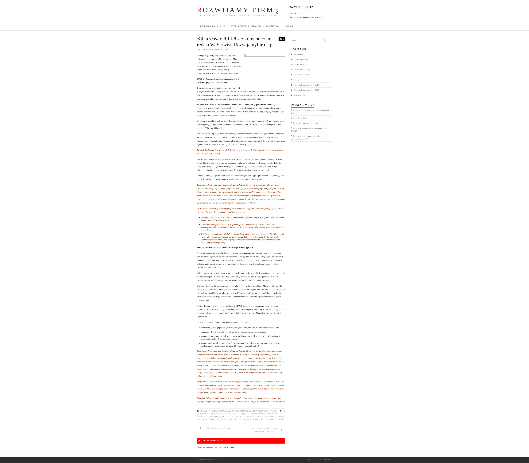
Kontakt (289, 26)
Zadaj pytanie (273, 26)
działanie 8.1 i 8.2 (268, 419)
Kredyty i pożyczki (301, 95)
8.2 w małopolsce (241, 414)
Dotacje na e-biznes (209, 411)
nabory (279, 419)
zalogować (210, 447)
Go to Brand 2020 (300, 118)
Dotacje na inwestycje (250, 411)
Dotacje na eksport (301, 64)
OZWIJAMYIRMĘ (238, 10)
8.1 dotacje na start (206, 414)
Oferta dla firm (238, 26)
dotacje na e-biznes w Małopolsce (267, 417)
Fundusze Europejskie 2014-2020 (306, 90)
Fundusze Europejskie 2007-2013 (306, 85)
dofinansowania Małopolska (263, 414)
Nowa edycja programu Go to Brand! (307, 123)
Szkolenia (256, 26)
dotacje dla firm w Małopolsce (236, 417)
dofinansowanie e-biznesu (209, 417)
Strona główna (207, 26)
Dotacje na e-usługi (206, 419)
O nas (222, 26)
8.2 (217, 414)
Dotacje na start (268, 411)
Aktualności (298, 54)
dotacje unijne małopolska (247, 419)
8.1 (284, 411)
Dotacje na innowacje (229, 411)
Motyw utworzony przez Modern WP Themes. (320, 460)
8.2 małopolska (225, 414)
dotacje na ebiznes (224, 419)
